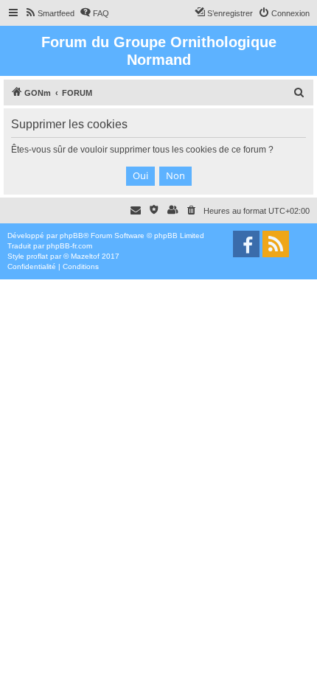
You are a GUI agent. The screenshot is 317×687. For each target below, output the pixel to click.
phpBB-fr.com (69, 246)
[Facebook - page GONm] (246, 244)
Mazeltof (85, 256)
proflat (37, 256)
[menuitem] (49, 13)
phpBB (71, 235)
